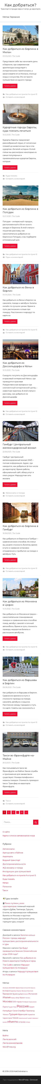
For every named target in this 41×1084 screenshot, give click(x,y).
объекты (12, 1021)
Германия (7, 994)
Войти (5, 1036)
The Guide (16, 56)
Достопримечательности (14, 864)
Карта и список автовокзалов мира (19, 836)
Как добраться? (20, 5)
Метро (5, 883)
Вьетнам (30, 991)
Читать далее (10, 86)
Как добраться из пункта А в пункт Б (21, 94)
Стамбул (22, 1011)
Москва (7, 1001)
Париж (19, 1002)
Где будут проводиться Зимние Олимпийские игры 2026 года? (20, 951)
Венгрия (24, 991)
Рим (14, 1007)
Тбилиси (6, 1014)
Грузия (15, 994)
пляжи (28, 1022)
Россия (23, 1006)
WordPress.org (9, 1047)
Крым (22, 998)
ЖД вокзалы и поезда (15, 493)
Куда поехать (11, 176)
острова (21, 1022)
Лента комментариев (12, 1043)
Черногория (7, 1018)
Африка (17, 988)
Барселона (24, 988)
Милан (27, 998)
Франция (22, 1014)
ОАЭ (14, 1002)
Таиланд (30, 1011)
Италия (7, 997)
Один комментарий (14, 257)
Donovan (34, 1080)
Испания (32, 994)
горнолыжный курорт (25, 1018)
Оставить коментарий (15, 97)
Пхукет (10, 1007)
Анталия (12, 988)
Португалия (32, 1002)
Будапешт (13, 991)
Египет (25, 994)
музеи (5, 1022)
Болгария (6, 991)
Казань (13, 998)
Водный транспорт (11, 860)
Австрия (5, 988)
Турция (13, 1014)
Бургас (19, 991)
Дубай (20, 994)
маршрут (35, 1018)
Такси (8, 801)
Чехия (15, 1018)
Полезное (7, 887)
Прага (5, 1007)
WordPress (23, 1080)
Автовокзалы (9, 849)
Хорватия (31, 1014)
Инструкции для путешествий (17, 872)
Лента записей (9, 1039)
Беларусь (31, 988)
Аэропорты (8, 856)
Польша (25, 1002)
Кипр (17, 998)
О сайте (6, 832)
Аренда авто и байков (13, 853)
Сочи (15, 1011)
